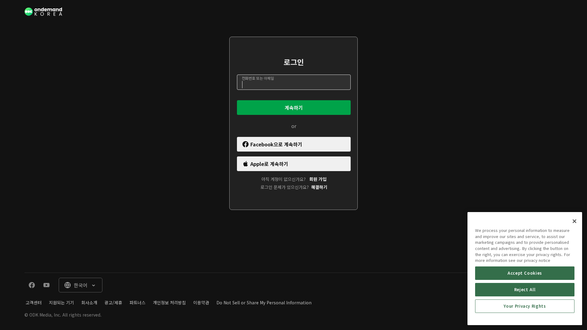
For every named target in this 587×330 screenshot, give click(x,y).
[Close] (574, 221)
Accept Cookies (525, 273)
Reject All (525, 289)
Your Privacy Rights (525, 306)
